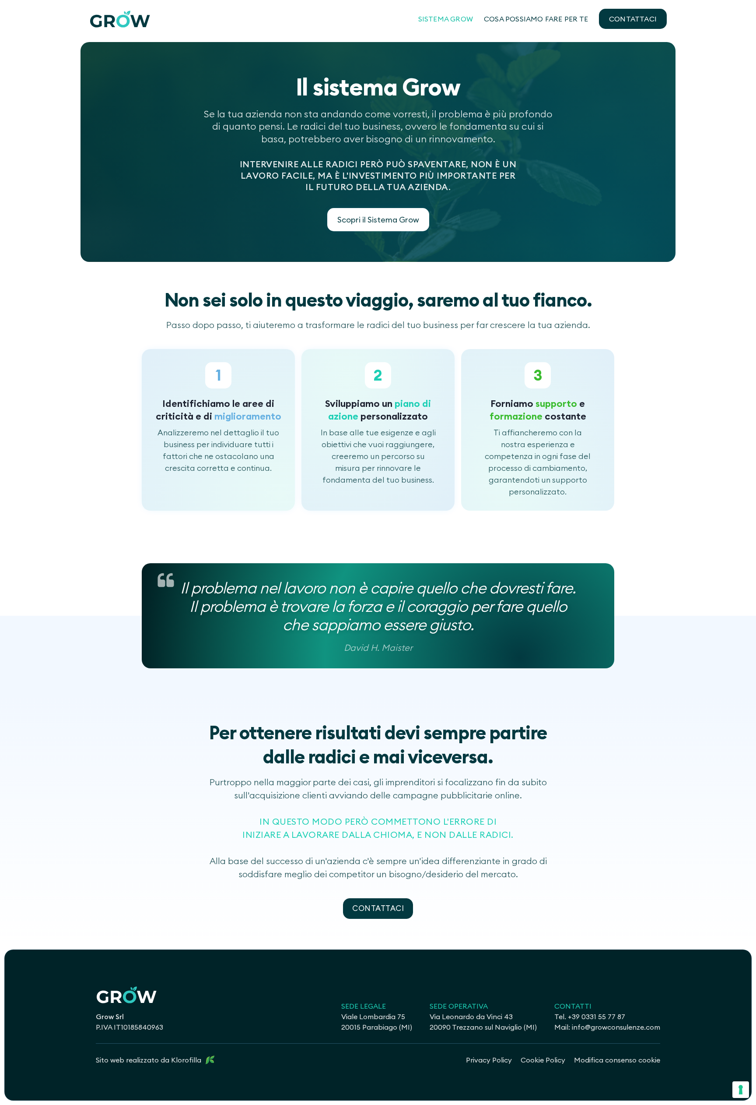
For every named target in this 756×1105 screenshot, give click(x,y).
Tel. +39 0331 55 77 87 (589, 1016)
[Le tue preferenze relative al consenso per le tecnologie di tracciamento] (740, 1089)
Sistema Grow (445, 18)
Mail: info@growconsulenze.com (607, 1027)
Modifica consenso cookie (617, 1060)
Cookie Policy (543, 1060)
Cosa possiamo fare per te (536, 18)
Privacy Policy (489, 1060)
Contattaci (633, 18)
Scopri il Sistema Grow (378, 220)
